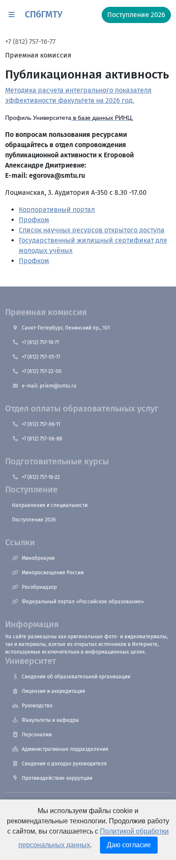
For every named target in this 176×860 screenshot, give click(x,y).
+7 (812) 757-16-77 (30, 42)
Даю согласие (129, 844)
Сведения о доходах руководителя (64, 764)
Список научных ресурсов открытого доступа (91, 230)
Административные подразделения (65, 749)
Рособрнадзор (39, 587)
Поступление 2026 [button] (136, 15)
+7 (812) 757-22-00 (42, 371)
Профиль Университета (38, 118)
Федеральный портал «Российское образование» (83, 602)
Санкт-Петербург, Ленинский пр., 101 (66, 328)
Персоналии (37, 735)
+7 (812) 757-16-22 (41, 477)
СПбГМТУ (43, 14)
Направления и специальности (50, 505)
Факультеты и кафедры (50, 720)
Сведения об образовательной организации (76, 677)
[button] (11, 15)
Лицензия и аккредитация (53, 691)
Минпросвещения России (53, 573)
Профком (34, 220)
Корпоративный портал (57, 210)
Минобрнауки (38, 558)
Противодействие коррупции (57, 778)
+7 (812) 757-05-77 (41, 357)
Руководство (37, 706)
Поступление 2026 (34, 520)
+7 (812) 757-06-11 (41, 424)
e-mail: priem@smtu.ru (49, 386)
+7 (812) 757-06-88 (42, 439)
